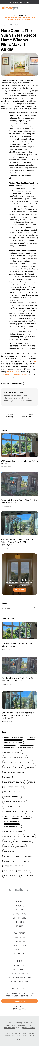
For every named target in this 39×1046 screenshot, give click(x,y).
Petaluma (26, 816)
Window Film (8, 871)
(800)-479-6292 (13, 372)
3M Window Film (10, 762)
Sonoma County (10, 861)
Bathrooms (30, 767)
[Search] (34, 608)
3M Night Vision (10, 747)
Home (15, 15)
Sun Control (25, 861)
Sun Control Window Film (14, 866)
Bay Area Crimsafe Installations (16, 772)
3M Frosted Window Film (13, 742)
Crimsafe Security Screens (14, 787)
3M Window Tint (26, 762)
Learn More (19, 590)
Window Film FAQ (10, 876)
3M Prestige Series (27, 747)
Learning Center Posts (12, 811)
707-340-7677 (29, 1028)
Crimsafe (31, 782)
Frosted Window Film (12, 806)
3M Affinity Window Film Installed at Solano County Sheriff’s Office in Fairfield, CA (17, 542)
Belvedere (7, 777)
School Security (10, 851)
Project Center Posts (12, 826)
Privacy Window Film (12, 821)
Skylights (28, 856)
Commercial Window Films (14, 782)
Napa (6, 816)
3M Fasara (31, 737)
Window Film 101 (24, 871)
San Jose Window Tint (23, 841)
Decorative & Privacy (12, 792)
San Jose (7, 841)
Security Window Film (12, 856)
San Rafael (8, 846)
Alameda (7, 767)
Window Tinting (27, 876)
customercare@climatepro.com (14, 374)
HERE (35, 361)
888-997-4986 (9, 1028)
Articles (21, 15)
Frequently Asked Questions (14, 802)
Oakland (15, 816)
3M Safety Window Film (12, 752)
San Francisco (28, 836)
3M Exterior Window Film (13, 737)
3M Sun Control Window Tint (15, 757)
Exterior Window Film (12, 797)
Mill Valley (29, 811)
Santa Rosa (20, 846)
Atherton (18, 767)
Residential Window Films (12, 383)
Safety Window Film (11, 836)
